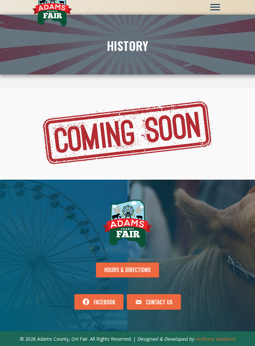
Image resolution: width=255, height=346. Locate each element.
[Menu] (215, 7)
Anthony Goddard (215, 339)
